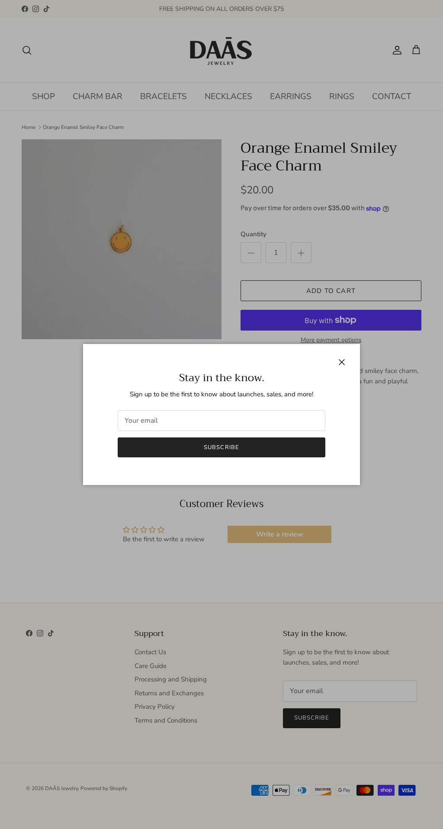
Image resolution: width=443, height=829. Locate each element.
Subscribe (221, 447)
